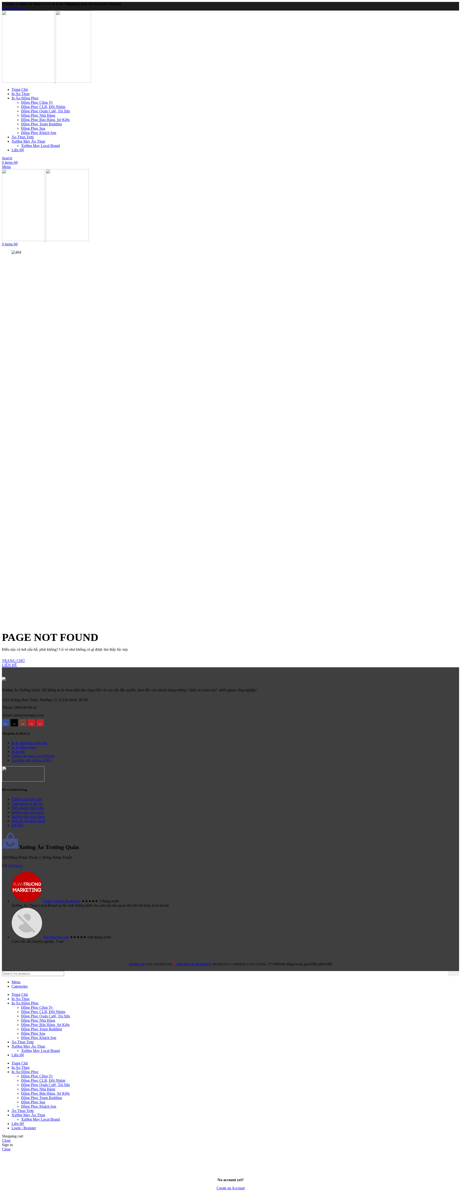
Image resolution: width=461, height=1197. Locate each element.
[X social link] (14, 722)
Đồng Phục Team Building (41, 124)
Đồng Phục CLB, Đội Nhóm (43, 107)
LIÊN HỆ (9, 665)
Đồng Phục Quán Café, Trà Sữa (45, 111)
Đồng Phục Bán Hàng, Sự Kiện (45, 120)
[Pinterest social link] (40, 722)
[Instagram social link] (22, 722)
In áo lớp (18, 751)
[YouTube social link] (31, 722)
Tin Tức (18, 825)
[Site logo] (29, 81)
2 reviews (15, 865)
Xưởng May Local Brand (40, 146)
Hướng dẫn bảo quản (28, 812)
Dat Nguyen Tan (56, 937)
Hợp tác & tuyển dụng (28, 821)
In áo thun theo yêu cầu (29, 743)
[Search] (453, 973)
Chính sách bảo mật (27, 799)
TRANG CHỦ (13, 661)
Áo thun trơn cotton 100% (31, 760)
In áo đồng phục (24, 747)
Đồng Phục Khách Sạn (38, 133)
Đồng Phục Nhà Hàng (38, 115)
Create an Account (231, 1188)
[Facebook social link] (5, 722)
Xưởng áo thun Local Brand (33, 756)
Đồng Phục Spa (33, 128)
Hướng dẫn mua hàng (28, 816)
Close (6, 1140)
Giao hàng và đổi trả (27, 804)
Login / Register (24, 1128)
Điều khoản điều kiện (28, 808)
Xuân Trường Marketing (61, 901)
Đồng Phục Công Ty (37, 102)
